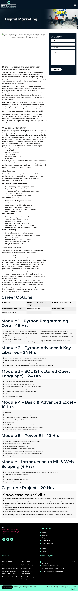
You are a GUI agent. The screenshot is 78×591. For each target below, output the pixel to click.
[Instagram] (7, 539)
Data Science (25, 561)
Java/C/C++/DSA (26, 568)
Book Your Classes (7, 587)
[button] (75, 5)
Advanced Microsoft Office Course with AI (9, 572)
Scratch (4, 565)
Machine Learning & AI (9, 577)
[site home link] (8, 4)
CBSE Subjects (7, 561)
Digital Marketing (27, 565)
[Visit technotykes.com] (20, 531)
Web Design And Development (26, 572)
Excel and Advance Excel (10, 568)
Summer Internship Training (27, 578)
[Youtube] (11, 539)
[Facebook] (3, 539)
